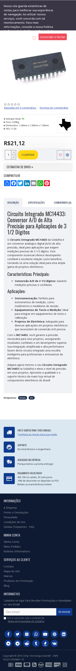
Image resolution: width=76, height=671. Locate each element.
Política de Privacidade (38, 31)
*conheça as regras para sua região (37, 434)
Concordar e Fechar (52, 37)
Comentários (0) (62, 202)
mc (31, 397)
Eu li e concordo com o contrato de (25, 619)
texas (23, 397)
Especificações (36, 202)
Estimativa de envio (19, 167)
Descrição (13, 202)
